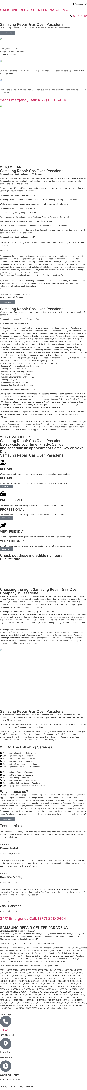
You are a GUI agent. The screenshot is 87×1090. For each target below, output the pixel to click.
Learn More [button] (6, 486)
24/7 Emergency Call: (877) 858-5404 (33, 100)
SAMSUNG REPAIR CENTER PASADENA (34, 10)
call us (4, 1030)
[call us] (5, 1021)
